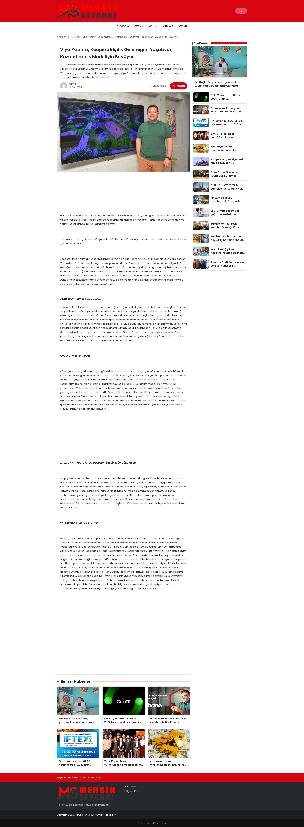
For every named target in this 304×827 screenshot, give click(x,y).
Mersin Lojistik (159, 823)
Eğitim (152, 25)
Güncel (182, 25)
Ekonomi (138, 25)
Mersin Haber (144, 823)
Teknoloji (167, 25)
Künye (137, 791)
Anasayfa (123, 25)
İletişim (128, 791)
